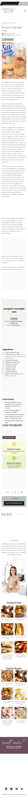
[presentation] (7, 611)
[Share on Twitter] (15, 492)
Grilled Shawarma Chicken (21, 620)
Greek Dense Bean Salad (7, 684)
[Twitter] (22, 789)
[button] (11, 314)
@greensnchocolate (14, 451)
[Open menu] (24, 10)
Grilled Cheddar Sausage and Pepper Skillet (20, 656)
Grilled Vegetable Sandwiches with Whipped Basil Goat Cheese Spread (7, 657)
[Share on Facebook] (12, 492)
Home (3, 23)
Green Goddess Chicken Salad (20, 721)
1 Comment (18, 35)
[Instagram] (11, 789)
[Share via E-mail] (22, 492)
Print (14, 319)
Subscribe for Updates (10, 4)
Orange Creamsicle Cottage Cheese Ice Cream (20, 703)
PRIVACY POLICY (23, 794)
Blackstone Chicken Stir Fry (7, 637)
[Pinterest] (16, 789)
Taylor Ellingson (10, 33)
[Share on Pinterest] (18, 492)
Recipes (8, 23)
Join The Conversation (14, 503)
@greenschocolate (13, 467)
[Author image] (3, 33)
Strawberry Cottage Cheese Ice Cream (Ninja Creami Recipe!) (7, 723)
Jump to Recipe (8, 39)
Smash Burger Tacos (20, 637)
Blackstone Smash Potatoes (7, 620)
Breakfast (13, 23)
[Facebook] (6, 789)
